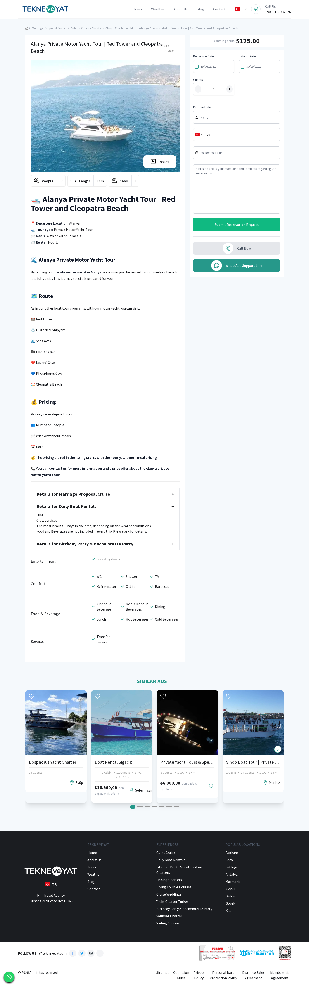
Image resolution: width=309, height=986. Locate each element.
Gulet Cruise (165, 852)
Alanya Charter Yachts (120, 28)
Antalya (232, 874)
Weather (157, 9)
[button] (277, 749)
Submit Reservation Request (237, 224)
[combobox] (198, 134)
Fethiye (231, 867)
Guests (198, 80)
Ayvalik (231, 888)
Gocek (230, 903)
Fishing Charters (169, 879)
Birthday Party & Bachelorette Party (184, 908)
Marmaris (233, 881)
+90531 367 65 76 (278, 11)
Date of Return (249, 56)
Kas (228, 910)
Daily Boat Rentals (170, 860)
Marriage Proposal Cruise (49, 28)
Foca (229, 860)
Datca (230, 896)
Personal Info (202, 107)
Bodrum (232, 852)
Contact (219, 9)
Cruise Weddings (168, 894)
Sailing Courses (168, 923)
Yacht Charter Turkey (172, 901)
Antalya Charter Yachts (86, 28)
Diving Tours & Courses (173, 887)
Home (92, 852)
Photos (163, 161)
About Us (181, 9)
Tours (137, 9)
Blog (200, 9)
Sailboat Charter (169, 916)
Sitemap (162, 972)
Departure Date (203, 56)
